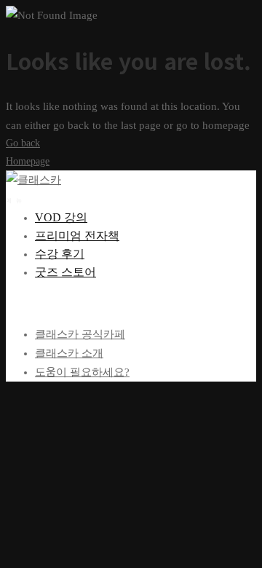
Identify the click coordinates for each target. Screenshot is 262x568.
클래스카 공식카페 (80, 334)
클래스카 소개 (69, 353)
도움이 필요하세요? (82, 372)
